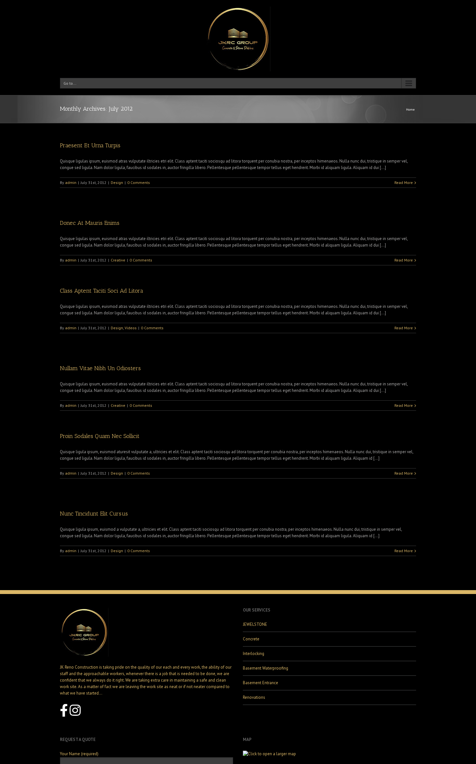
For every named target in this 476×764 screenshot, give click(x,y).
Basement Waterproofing (265, 668)
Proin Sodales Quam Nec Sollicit (100, 436)
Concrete (251, 639)
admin (70, 182)
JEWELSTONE (255, 624)
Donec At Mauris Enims (89, 222)
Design (117, 182)
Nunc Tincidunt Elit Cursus (94, 513)
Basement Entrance (260, 682)
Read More (403, 182)
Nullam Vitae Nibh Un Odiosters (100, 368)
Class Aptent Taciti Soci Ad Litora (101, 290)
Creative (118, 260)
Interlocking (253, 653)
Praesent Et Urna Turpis (90, 145)
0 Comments (138, 182)
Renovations (254, 697)
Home (410, 109)
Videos (131, 327)
